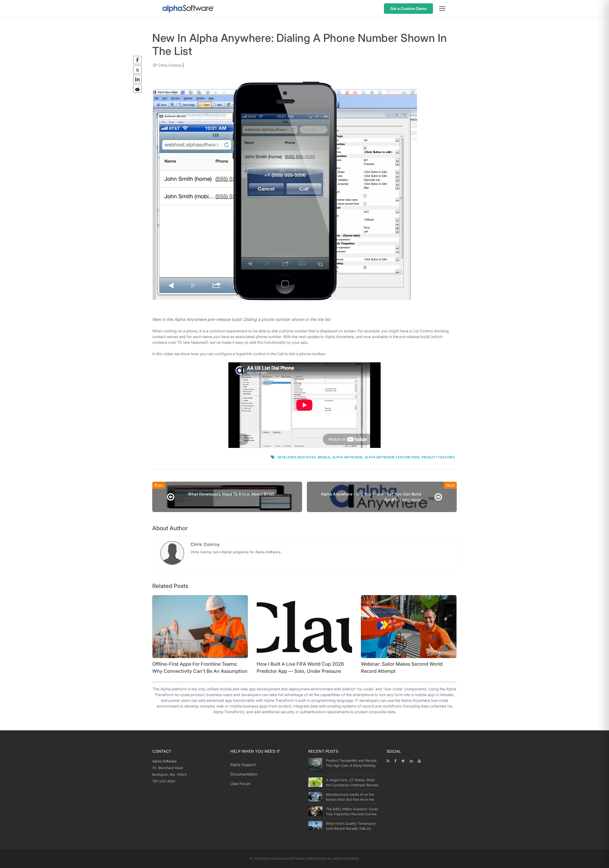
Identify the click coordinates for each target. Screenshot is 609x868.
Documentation (243, 774)
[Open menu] (442, 9)
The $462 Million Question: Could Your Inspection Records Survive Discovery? (352, 811)
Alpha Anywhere (347, 457)
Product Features (438, 457)
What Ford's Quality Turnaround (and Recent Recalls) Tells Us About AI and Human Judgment (350, 825)
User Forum (240, 783)
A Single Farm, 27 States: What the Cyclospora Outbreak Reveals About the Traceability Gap (352, 782)
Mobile (324, 457)
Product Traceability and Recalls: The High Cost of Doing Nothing (351, 762)
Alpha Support (243, 764)
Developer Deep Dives (296, 457)
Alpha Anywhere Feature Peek (392, 457)
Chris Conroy (170, 65)
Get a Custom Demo (408, 8)
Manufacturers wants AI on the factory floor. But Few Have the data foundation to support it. (350, 796)
